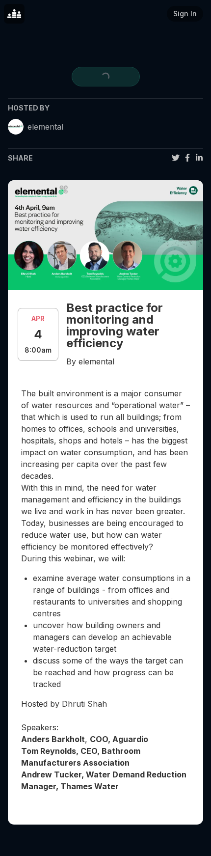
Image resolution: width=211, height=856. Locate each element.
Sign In (185, 13)
